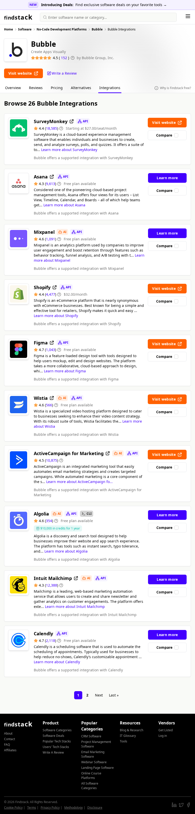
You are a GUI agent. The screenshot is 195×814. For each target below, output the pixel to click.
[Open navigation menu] (188, 16)
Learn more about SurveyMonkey (69, 149)
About (8, 733)
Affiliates (10, 750)
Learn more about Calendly (57, 661)
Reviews (36, 87)
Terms (31, 807)
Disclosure (94, 807)
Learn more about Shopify (56, 315)
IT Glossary (128, 736)
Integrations (109, 87)
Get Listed (165, 730)
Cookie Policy (13, 807)
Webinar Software (94, 762)
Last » (114, 695)
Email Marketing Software (92, 754)
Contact (9, 739)
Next (99, 695)
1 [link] (78, 695)
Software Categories (57, 730)
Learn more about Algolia (66, 551)
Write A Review (53, 752)
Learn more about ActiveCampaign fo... (79, 481)
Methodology (73, 807)
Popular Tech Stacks (57, 741)
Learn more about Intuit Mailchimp (75, 606)
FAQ (7, 744)
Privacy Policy (50, 807)
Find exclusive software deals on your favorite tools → (121, 4)
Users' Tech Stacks (56, 747)
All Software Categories (89, 785)
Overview (13, 87)
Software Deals (53, 736)
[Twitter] (181, 804)
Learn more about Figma (65, 371)
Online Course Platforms (91, 775)
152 (64, 57)
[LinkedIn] (174, 804)
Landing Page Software (97, 768)
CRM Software (91, 736)
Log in (162, 736)
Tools (123, 741)
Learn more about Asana (64, 205)
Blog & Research (131, 730)
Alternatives (81, 87)
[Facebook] (188, 804)
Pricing (57, 87)
